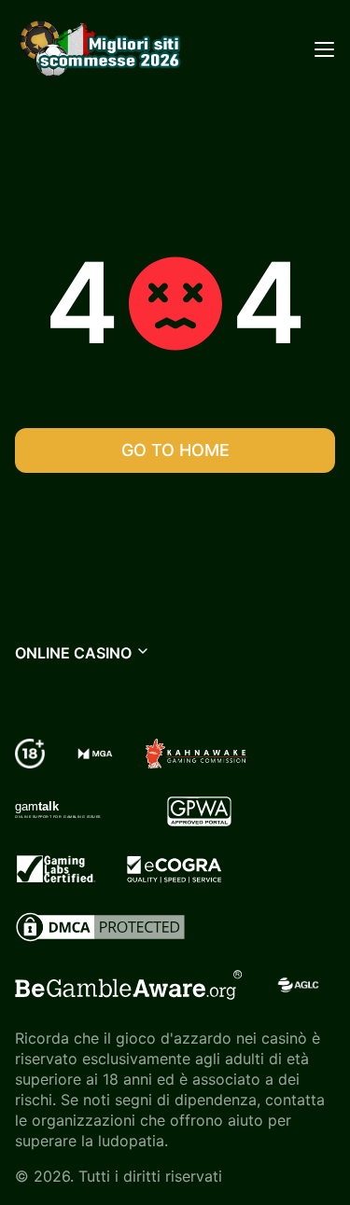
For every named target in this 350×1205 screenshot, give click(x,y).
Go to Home (175, 450)
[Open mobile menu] (324, 48)
